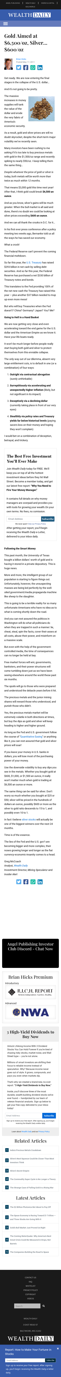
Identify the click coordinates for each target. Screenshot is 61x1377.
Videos (30, 1298)
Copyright (30, 1294)
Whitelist (30, 1286)
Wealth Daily (27, 1132)
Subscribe (48, 519)
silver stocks (29, 819)
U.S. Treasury (34, 262)
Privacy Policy (44, 1132)
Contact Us (30, 1277)
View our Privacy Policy (37, 524)
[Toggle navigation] (5, 24)
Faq (30, 1281)
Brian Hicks (21, 59)
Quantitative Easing (31, 736)
